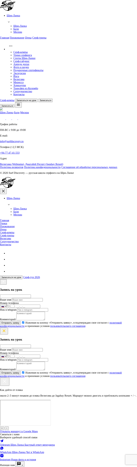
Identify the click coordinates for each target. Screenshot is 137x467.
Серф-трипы (39, 37)
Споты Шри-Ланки (24, 58)
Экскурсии (19, 73)
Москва (17, 32)
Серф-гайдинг (21, 61)
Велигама (18, 79)
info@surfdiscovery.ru (12, 141)
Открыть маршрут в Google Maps (19, 431)
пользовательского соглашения (67, 326)
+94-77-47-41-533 (10, 152)
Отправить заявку (10, 323)
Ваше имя (5, 299)
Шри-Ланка (20, 25)
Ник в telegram (8, 309)
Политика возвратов (11, 167)
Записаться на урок (26, 100)
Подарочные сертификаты (28, 70)
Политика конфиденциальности (42, 167)
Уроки (3, 223)
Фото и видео (21, 67)
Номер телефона (9, 303)
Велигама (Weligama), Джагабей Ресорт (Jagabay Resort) (31, 164)
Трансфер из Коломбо (25, 88)
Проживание (17, 37)
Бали (16, 29)
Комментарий (8, 319)
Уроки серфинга (22, 55)
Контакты (19, 94)
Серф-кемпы (20, 52)
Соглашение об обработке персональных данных (89, 167)
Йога (16, 76)
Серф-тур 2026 (31, 277)
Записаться (45, 100)
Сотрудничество (22, 91)
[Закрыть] (4, 382)
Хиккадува (19, 85)
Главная (4, 37)
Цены (28, 37)
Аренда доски (21, 64)
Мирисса (18, 82)
